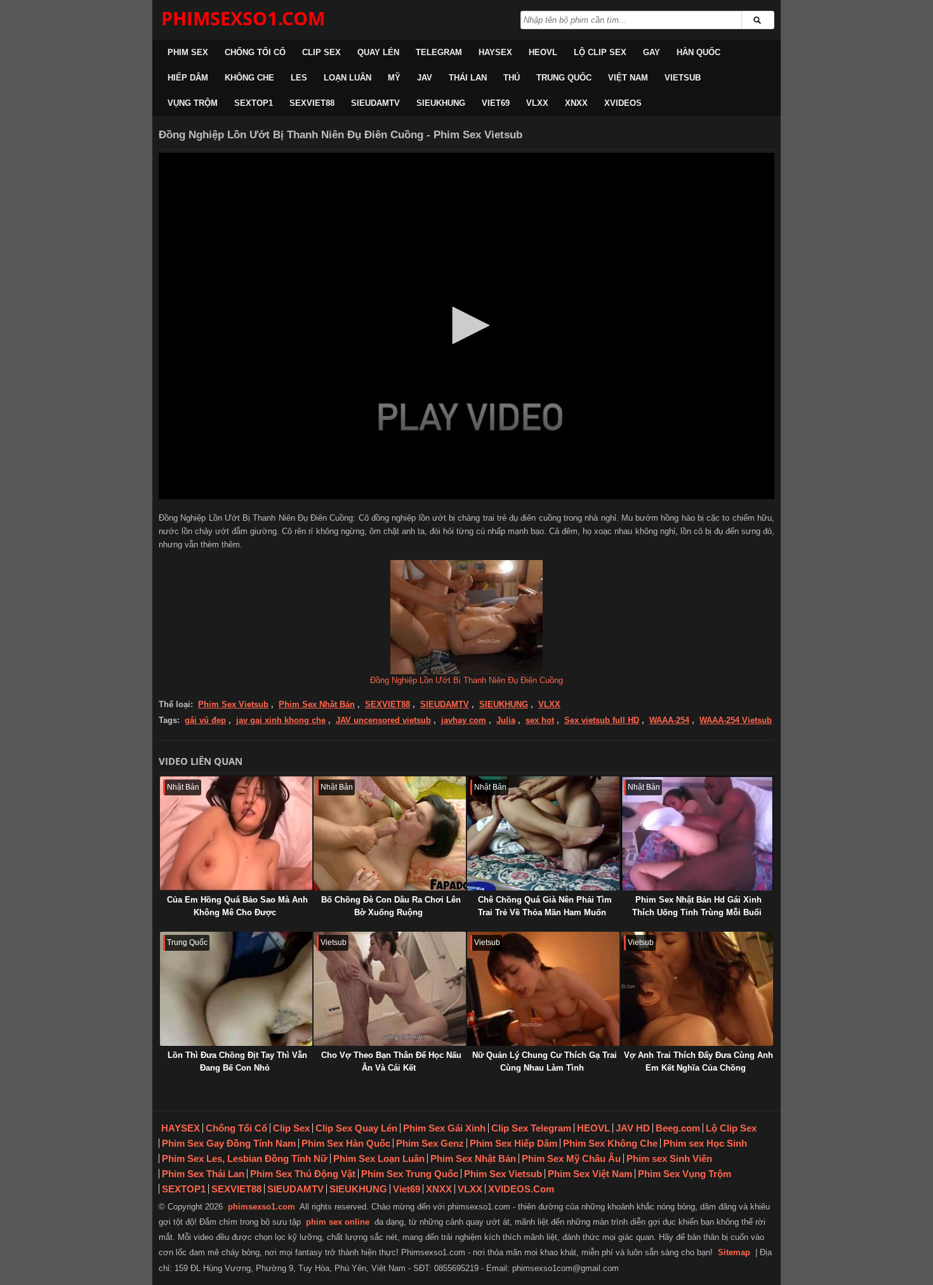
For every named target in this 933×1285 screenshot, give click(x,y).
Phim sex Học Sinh (705, 1143)
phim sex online (337, 1222)
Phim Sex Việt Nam (590, 1173)
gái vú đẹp (205, 720)
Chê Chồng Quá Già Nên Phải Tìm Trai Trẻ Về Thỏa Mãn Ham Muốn (545, 906)
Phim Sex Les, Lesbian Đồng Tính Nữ (245, 1158)
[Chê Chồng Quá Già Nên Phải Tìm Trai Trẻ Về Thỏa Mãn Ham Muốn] (543, 833)
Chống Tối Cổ (255, 52)
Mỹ (394, 77)
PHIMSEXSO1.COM (243, 18)
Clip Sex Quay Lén (356, 1128)
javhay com (463, 720)
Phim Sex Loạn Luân (379, 1158)
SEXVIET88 (311, 103)
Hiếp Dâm (188, 77)
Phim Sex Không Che (610, 1143)
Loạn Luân (347, 77)
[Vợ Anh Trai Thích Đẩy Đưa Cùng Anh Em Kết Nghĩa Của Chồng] (697, 988)
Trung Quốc (564, 77)
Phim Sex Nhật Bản (317, 704)
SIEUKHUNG (440, 103)
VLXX (537, 103)
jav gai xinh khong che (281, 720)
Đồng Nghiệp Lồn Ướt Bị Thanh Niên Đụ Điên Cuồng (466, 680)
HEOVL (543, 52)
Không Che (249, 77)
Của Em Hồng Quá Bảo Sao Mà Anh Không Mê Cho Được (237, 906)
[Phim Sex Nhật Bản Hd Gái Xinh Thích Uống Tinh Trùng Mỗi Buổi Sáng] (697, 833)
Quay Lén (378, 52)
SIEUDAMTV (375, 103)
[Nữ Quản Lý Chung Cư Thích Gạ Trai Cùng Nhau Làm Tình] (543, 988)
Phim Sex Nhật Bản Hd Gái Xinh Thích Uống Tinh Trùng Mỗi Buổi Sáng (697, 912)
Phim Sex (188, 52)
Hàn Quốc (698, 52)
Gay (651, 52)
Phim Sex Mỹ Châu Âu (571, 1158)
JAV (424, 77)
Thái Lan (468, 77)
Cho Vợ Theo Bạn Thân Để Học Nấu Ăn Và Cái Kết (391, 1061)
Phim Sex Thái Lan (203, 1173)
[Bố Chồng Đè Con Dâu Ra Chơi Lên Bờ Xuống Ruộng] (389, 833)
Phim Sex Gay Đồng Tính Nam (229, 1143)
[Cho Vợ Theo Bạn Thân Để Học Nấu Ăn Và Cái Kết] (389, 988)
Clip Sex (321, 52)
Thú (511, 77)
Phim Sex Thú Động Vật (302, 1173)
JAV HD (633, 1128)
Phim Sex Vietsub (233, 704)
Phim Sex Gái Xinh (444, 1128)
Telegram (439, 52)
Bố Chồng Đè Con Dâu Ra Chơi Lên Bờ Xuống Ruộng (391, 906)
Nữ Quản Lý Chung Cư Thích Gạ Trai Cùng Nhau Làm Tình (544, 1061)
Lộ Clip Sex (600, 52)
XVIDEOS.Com (521, 1189)
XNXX (576, 103)
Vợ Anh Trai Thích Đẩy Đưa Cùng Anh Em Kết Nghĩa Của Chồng (698, 1061)
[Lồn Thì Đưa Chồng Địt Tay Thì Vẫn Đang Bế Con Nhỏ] (236, 988)
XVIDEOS (623, 103)
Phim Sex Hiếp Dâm (513, 1143)
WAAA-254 (669, 720)
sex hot (540, 720)
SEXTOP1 (253, 103)
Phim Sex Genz (430, 1143)
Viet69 (496, 103)
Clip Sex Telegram (531, 1128)
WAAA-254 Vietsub (735, 720)
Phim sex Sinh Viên (669, 1158)
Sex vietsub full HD (601, 720)
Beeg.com (678, 1128)
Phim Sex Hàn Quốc (345, 1143)
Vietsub (683, 77)
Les (299, 77)
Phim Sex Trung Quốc (409, 1173)
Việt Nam (628, 77)
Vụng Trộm (193, 103)
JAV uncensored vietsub (383, 720)
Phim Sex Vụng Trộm (684, 1173)
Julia (505, 720)
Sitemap (734, 1252)
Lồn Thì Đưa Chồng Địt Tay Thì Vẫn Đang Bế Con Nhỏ (237, 1061)
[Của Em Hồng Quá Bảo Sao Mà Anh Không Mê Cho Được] (236, 833)
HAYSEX (495, 52)
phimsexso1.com (261, 1206)
